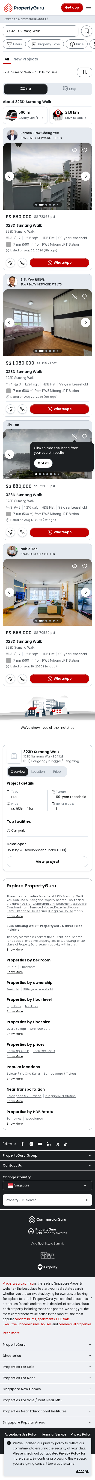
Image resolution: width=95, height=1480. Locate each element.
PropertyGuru (14, 1344)
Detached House (66, 907)
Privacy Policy (69, 1453)
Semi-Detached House (23, 911)
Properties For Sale (18, 1366)
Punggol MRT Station (60, 1096)
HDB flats (63, 1319)
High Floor (14, 1006)
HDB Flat (26, 904)
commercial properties (75, 1324)
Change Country (17, 1177)
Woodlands (34, 1118)
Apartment (64, 904)
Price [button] (57, 771)
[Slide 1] (36, 204)
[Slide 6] (57, 204)
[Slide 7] (61, 204)
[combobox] (44, 31)
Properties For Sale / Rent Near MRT (32, 1400)
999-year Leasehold (38, 989)
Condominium (44, 904)
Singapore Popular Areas (24, 1422)
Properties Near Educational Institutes (35, 1411)
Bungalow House (60, 911)
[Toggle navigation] (88, 8)
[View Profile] (47, 135)
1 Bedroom (28, 967)
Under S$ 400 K (18, 1051)
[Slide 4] (50, 205)
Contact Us (12, 1165)
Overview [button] (18, 771)
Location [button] (38, 771)
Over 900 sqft (40, 1029)
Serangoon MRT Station (24, 1096)
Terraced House (41, 907)
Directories (12, 1355)
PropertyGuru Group (20, 1155)
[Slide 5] (54, 205)
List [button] (28, 89)
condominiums (25, 1319)
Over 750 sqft (16, 1029)
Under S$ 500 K (44, 1051)
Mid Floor (31, 1006)
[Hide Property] (74, 150)
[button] (7, 59)
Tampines (14, 1118)
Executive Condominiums (21, 1324)
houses (46, 1324)
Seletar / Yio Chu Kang (23, 1074)
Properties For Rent (19, 1378)
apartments (46, 1319)
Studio (11, 967)
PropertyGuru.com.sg (18, 1283)
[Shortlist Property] (84, 150)
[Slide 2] (40, 205)
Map (72, 89)
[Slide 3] (45, 205)
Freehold (13, 989)
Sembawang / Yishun (60, 1074)
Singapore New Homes (22, 1389)
